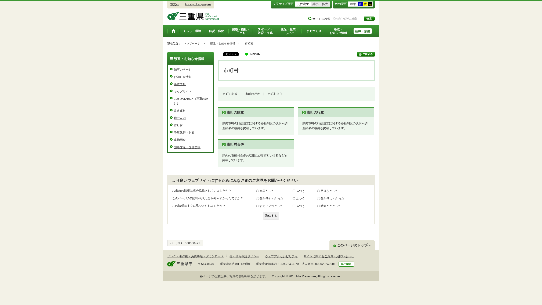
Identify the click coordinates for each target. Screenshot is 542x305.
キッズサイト (183, 91)
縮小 (315, 4)
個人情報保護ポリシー (244, 256)
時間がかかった (331, 206)
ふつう (300, 191)
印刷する (366, 54)
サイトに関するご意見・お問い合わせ (329, 256)
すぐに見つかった (271, 206)
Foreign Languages (198, 4)
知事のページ (183, 69)
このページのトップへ (354, 245)
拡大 (325, 4)
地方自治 (180, 118)
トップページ (192, 43)
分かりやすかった (271, 198)
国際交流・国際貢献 (187, 147)
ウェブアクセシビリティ (281, 256)
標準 (353, 4)
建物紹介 (180, 139)
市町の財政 (230, 94)
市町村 (178, 125)
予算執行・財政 (184, 132)
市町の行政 (252, 94)
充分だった (267, 191)
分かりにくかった (332, 198)
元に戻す (303, 4)
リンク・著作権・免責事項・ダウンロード (195, 256)
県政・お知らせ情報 (222, 43)
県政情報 (180, 84)
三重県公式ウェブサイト (193, 16)
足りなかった (329, 191)
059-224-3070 (289, 264)
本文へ (174, 4)
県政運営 (180, 110)
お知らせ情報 (183, 77)
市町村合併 (275, 94)
